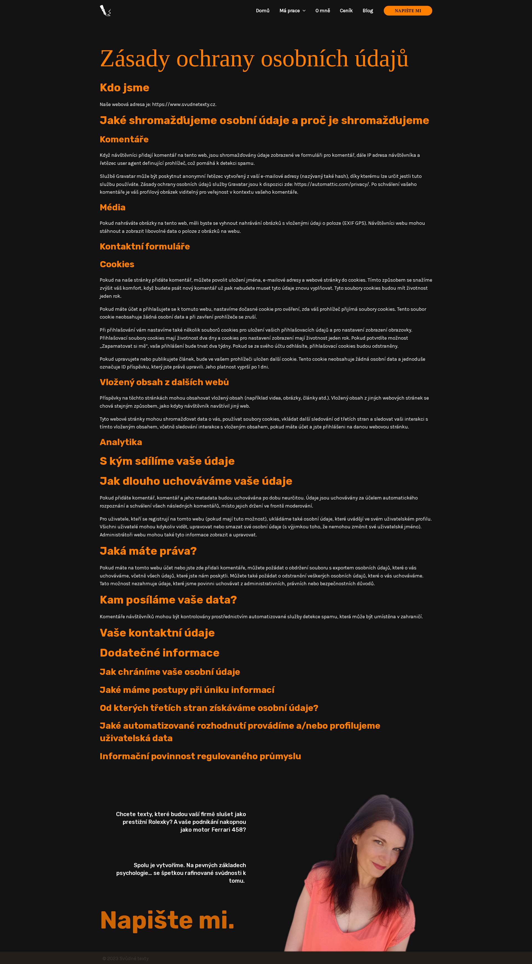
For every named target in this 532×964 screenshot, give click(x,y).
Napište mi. (167, 920)
